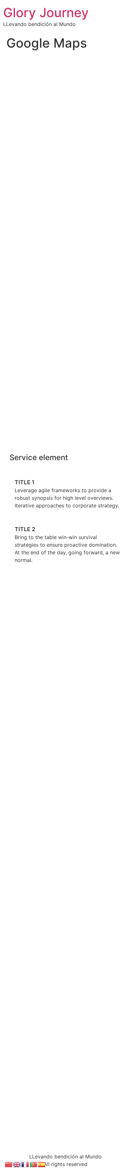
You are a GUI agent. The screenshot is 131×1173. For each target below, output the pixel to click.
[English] (17, 1164)
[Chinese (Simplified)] (9, 1164)
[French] (25, 1164)
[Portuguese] (34, 1164)
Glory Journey (46, 12)
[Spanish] (42, 1164)
